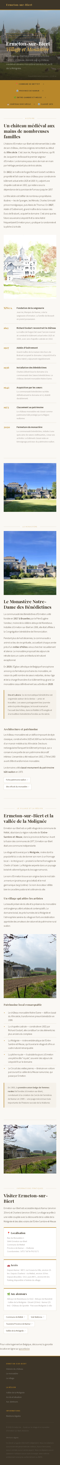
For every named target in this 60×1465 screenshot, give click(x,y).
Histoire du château (14, 1369)
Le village (10, 1378)
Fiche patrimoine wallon (16, 779)
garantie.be (24, 1348)
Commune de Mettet (14, 1317)
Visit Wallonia (36, 1317)
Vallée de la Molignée (15, 1330)
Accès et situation (14, 1397)
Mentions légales (13, 1416)
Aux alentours (12, 1401)
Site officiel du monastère (16, 786)
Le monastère (12, 1373)
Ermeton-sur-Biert (19, 4)
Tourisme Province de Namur (18, 1324)
